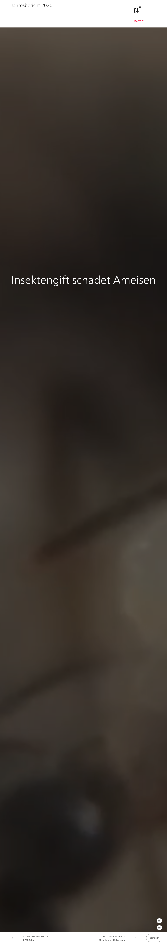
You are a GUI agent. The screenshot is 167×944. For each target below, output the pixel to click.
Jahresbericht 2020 (31, 5)
